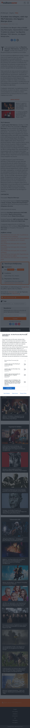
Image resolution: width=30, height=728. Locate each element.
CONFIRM (9, 388)
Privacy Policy (23, 393)
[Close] (27, 334)
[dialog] (15, 364)
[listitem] (15, 361)
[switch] (24, 364)
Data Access (15, 393)
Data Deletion (7, 393)
